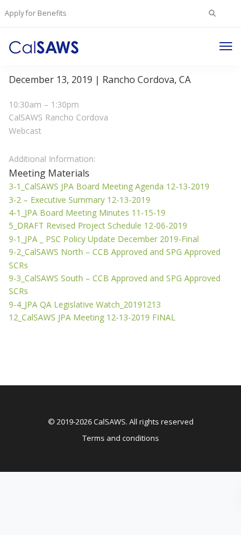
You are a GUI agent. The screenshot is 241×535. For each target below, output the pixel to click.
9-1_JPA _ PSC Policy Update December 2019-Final (104, 238)
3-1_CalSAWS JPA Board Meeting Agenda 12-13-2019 (109, 186)
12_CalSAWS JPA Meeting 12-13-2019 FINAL (92, 317)
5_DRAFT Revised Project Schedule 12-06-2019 (98, 225)
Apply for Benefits (35, 13)
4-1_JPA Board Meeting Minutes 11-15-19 (87, 212)
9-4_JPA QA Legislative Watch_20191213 (85, 304)
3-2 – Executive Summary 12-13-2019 (79, 199)
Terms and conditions (120, 438)
